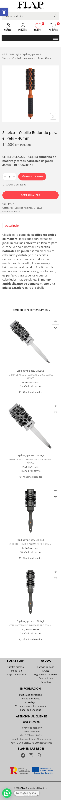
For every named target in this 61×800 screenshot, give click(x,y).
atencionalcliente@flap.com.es (35, 738)
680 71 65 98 (31, 722)
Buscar (55, 16)
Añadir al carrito (32, 176)
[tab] (30, 225)
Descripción (12, 225)
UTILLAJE (14, 54)
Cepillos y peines (30, 54)
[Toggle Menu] (55, 38)
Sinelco (16, 211)
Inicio (5, 54)
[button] (4, 12)
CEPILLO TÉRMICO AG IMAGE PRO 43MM (30, 543)
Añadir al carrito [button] (32, 386)
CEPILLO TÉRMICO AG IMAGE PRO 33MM (30, 625)
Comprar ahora (30, 195)
